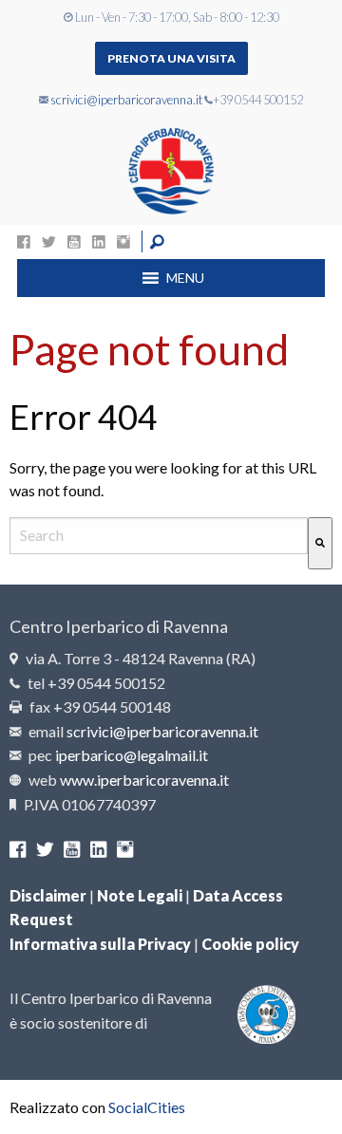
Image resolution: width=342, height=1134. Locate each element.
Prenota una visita (171, 58)
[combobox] (159, 535)
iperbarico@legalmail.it (131, 755)
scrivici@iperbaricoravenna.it (126, 99)
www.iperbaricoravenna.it (144, 780)
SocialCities (146, 1107)
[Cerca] (320, 543)
